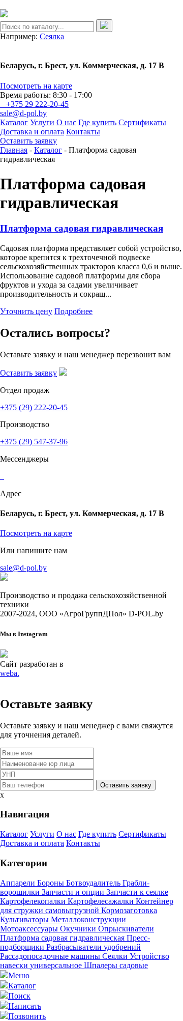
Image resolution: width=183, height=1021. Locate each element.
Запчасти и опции (74, 892)
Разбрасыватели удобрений (93, 947)
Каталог (14, 122)
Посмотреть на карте (36, 85)
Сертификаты (142, 122)
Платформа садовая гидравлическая (81, 228)
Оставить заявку (28, 140)
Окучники (79, 928)
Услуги (42, 122)
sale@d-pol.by (23, 113)
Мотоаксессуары (30, 928)
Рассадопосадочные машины (51, 956)
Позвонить (27, 1016)
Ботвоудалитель (94, 882)
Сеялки (116, 956)
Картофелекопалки (34, 901)
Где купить (97, 122)
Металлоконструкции (88, 919)
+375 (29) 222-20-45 (34, 407)
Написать (24, 1006)
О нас (66, 122)
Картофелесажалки (102, 901)
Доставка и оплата (32, 131)
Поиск (19, 995)
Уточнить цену (26, 311)
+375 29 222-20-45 (37, 104)
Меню (18, 975)
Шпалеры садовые (116, 965)
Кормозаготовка (129, 910)
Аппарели (18, 882)
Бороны (51, 882)
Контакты (83, 131)
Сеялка (52, 36)
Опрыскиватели (126, 928)
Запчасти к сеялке (137, 892)
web (9, 673)
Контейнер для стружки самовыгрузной (86, 906)
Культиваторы (25, 919)
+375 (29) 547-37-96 (34, 441)
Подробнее (73, 311)
